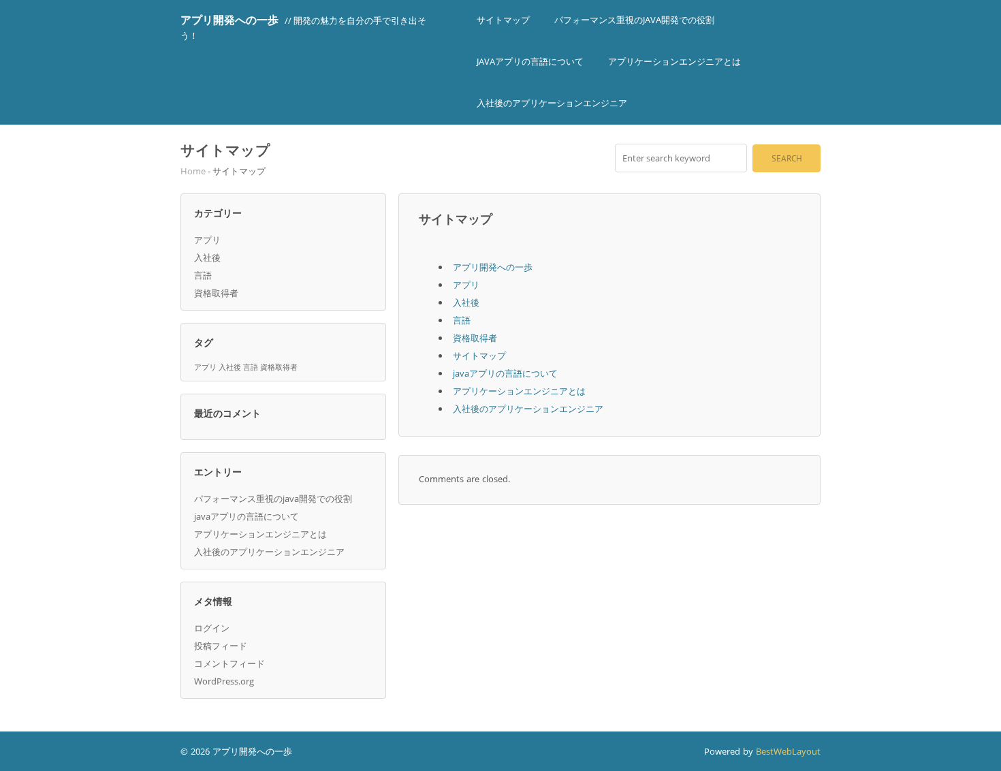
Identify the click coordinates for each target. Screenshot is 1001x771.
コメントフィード (229, 663)
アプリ (207, 240)
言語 (203, 275)
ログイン (211, 628)
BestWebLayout (788, 751)
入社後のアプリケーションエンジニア (552, 103)
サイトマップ (503, 20)
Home (193, 171)
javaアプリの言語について (530, 61)
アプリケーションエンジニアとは (674, 61)
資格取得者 (216, 293)
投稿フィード (220, 646)
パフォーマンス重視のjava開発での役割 (634, 20)
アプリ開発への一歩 (229, 20)
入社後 (207, 257)
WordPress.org (224, 681)
